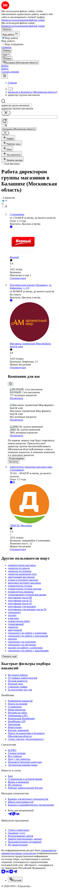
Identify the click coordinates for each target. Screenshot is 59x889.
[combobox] (16, 105)
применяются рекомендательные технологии (28, 852)
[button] (5, 65)
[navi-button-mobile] (4, 76)
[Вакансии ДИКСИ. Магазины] (33, 504)
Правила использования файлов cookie (23, 26)
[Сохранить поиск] (4, 121)
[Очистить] (5, 112)
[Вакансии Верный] (33, 242)
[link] (6, 58)
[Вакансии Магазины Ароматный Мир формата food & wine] (33, 322)
